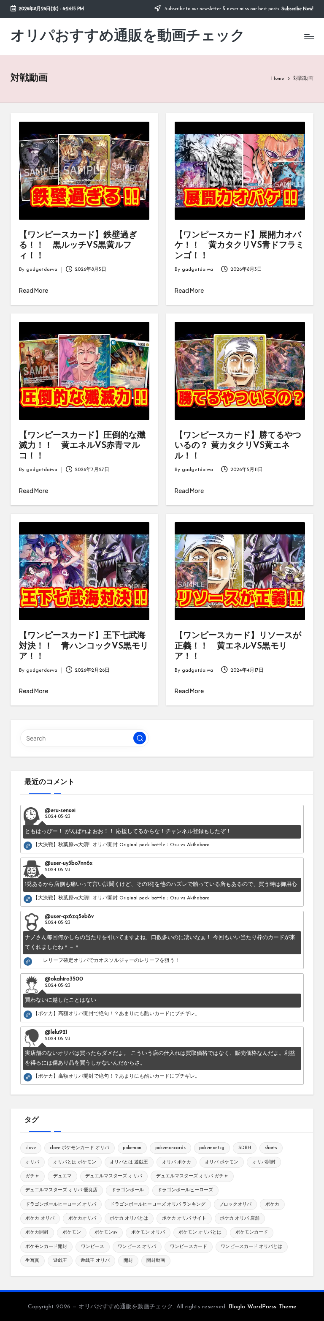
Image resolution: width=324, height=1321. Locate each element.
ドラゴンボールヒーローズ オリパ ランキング (157, 1204)
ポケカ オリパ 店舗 (239, 1218)
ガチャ (32, 1176)
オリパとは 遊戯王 (129, 1162)
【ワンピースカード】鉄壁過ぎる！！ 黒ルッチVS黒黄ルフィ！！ (78, 245)
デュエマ (62, 1176)
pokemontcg (211, 1148)
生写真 (32, 1260)
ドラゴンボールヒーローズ (185, 1190)
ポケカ (272, 1204)
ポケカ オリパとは (129, 1218)
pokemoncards (170, 1148)
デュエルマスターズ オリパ (113, 1176)
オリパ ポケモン (221, 1162)
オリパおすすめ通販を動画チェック (128, 37)
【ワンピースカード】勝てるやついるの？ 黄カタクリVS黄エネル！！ (238, 445)
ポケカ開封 (37, 1232)
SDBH (244, 1148)
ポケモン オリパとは (199, 1232)
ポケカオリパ (82, 1218)
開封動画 (155, 1260)
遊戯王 (60, 1260)
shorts (271, 1148)
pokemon (132, 1148)
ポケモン (71, 1232)
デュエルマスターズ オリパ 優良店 (61, 1190)
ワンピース (92, 1247)
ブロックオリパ (235, 1204)
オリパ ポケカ (176, 1162)
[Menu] (308, 36)
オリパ (32, 1162)
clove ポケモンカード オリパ (79, 1148)
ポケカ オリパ (39, 1218)
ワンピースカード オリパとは (251, 1247)
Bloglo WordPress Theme (263, 1307)
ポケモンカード (251, 1232)
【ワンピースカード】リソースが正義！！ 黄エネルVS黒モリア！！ (238, 646)
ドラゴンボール (127, 1190)
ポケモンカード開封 (46, 1247)
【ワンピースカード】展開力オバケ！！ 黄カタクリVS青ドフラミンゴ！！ (239, 245)
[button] (139, 738)
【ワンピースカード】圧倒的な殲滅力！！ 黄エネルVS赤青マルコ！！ (82, 445)
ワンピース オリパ (137, 1247)
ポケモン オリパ (148, 1232)
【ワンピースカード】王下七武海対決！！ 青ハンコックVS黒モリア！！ (83, 646)
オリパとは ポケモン (74, 1162)
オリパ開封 (263, 1162)
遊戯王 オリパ (95, 1260)
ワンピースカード (188, 1247)
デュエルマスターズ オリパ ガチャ (192, 1176)
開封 (128, 1260)
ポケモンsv (105, 1232)
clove (30, 1148)
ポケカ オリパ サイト (184, 1218)
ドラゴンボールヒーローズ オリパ (60, 1204)
